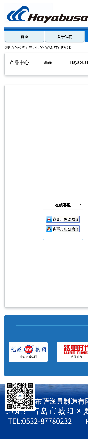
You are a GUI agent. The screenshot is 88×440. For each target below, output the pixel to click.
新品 (48, 62)
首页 (24, 36)
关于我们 (65, 36)
